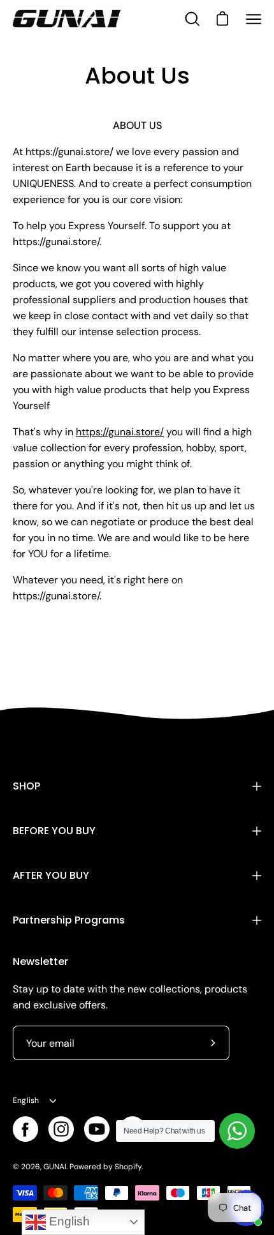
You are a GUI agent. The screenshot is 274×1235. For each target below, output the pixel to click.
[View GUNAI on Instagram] (61, 1129)
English (26, 1100)
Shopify (128, 1167)
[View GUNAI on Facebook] (25, 1129)
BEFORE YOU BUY (54, 830)
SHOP (26, 786)
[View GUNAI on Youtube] (97, 1129)
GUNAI (54, 1167)
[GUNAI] (67, 19)
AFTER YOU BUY (51, 875)
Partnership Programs (69, 920)
